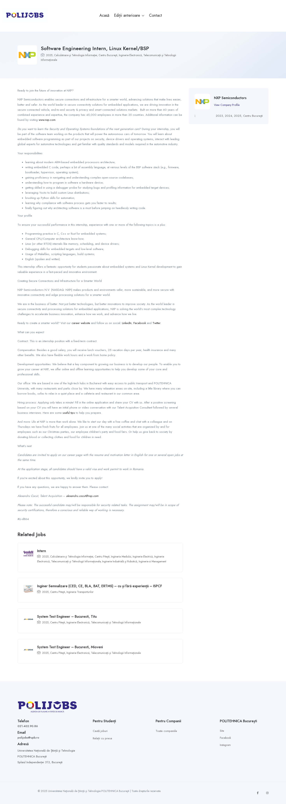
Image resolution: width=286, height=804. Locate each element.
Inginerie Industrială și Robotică (119, 561)
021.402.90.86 (28, 726)
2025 (49, 55)
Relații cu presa (102, 738)
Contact (155, 15)
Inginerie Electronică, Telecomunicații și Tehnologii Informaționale (104, 622)
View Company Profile (227, 105)
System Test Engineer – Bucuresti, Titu (67, 616)
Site (222, 731)
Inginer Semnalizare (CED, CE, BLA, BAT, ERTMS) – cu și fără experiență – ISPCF (99, 586)
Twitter (156, 323)
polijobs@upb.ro (28, 737)
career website (81, 323)
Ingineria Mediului (121, 556)
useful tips (69, 413)
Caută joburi (100, 731)
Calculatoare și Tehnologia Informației (75, 55)
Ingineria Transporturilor (80, 592)
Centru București (108, 55)
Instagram (225, 745)
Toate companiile (166, 731)
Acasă (104, 15)
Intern (41, 550)
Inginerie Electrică (143, 556)
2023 (219, 116)
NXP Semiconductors (230, 97)
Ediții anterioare (127, 15)
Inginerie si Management (152, 561)
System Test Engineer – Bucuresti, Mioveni (70, 647)
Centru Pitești (102, 556)
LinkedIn (127, 323)
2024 (228, 116)
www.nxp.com (47, 120)
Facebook (139, 323)
